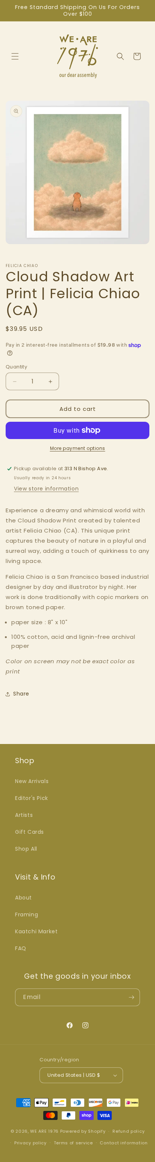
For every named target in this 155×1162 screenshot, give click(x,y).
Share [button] (21, 693)
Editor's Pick (31, 798)
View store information (46, 488)
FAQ (20, 948)
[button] (15, 56)
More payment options (77, 448)
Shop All (26, 849)
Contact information (123, 1143)
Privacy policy (30, 1143)
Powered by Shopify (83, 1131)
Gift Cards (29, 832)
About (23, 897)
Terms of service (73, 1143)
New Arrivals (32, 781)
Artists (24, 815)
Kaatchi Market (36, 931)
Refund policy (128, 1131)
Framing (26, 914)
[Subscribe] (131, 997)
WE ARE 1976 (44, 1131)
